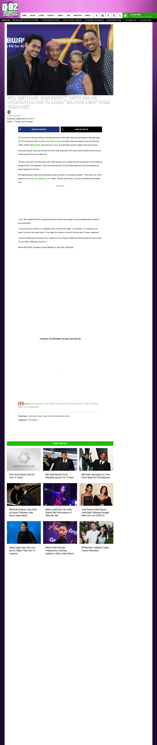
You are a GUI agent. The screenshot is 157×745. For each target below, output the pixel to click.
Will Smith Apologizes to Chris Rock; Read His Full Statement (96, 476)
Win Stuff (78, 15)
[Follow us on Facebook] (108, 15)
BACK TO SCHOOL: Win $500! (72, 20)
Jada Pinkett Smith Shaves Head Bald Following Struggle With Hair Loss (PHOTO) (95, 512)
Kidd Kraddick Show (114, 20)
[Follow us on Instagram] (114, 15)
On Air (32, 15)
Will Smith (22, 137)
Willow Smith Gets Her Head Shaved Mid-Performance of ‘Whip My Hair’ (58, 512)
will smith (56, 416)
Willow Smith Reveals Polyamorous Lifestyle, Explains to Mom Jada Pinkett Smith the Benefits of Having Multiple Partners (59, 550)
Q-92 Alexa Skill (146, 20)
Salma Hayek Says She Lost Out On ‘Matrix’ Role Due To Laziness (22, 550)
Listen (41, 15)
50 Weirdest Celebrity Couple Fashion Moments (95, 549)
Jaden (55, 145)
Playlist (50, 15)
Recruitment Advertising (94, 20)
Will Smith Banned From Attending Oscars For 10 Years (59, 476)
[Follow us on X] (120, 15)
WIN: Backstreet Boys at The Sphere (25, 20)
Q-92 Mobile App (130, 20)
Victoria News (32, 420)
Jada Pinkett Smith (53, 141)
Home (24, 15)
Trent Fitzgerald (14, 116)
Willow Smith (35, 145)
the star (42, 178)
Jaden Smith (47, 416)
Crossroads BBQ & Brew (51, 20)
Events (60, 15)
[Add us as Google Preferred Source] (102, 15)
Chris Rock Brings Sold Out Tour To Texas (21, 476)
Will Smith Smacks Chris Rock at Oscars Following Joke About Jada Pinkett (23, 512)
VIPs (68, 15)
